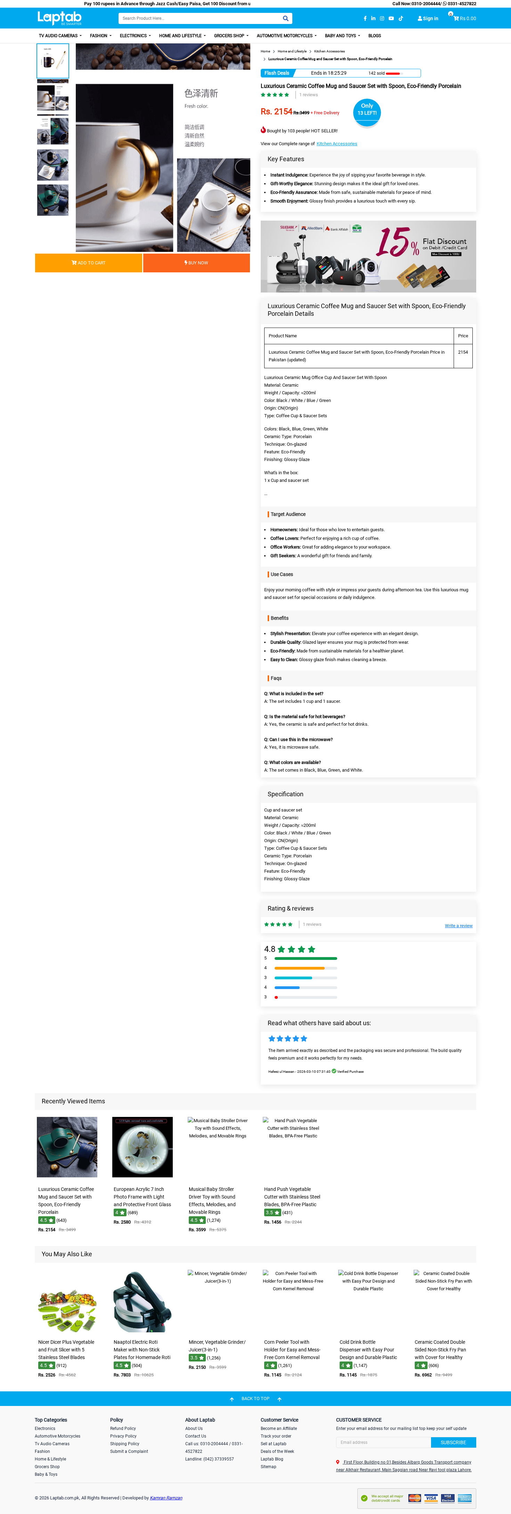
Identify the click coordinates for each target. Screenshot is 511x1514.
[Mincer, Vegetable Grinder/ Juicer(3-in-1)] (218, 1330)
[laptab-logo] (59, 18)
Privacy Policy (123, 1436)
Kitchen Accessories (337, 143)
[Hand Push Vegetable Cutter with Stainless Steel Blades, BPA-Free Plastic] (293, 1177)
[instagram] (382, 18)
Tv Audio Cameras (52, 1443)
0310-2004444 (426, 3)
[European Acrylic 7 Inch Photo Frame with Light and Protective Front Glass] (142, 1177)
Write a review (459, 925)
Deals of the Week (277, 1451)
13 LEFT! (367, 113)
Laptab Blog (272, 1459)
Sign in (430, 18)
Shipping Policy (124, 1443)
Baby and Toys (341, 35)
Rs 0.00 (468, 18)
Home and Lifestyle (181, 35)
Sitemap (268, 1466)
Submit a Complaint (129, 1451)
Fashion (99, 35)
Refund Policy (123, 1428)
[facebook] (365, 18)
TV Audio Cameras (59, 35)
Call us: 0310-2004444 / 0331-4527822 (214, 1447)
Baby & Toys (46, 1474)
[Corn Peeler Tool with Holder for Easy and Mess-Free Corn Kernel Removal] (293, 1330)
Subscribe (453, 1442)
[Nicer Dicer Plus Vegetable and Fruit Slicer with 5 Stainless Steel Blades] (67, 1330)
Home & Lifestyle (50, 1459)
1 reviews (308, 94)
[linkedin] (373, 18)
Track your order (276, 1436)
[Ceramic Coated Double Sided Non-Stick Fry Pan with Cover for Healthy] (444, 1330)
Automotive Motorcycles (285, 35)
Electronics (134, 35)
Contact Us (195, 1436)
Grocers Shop (229, 35)
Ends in (319, 73)
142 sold (376, 73)
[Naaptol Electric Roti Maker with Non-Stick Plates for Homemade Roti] (142, 1330)
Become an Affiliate (279, 1428)
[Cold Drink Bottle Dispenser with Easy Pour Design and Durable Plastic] (368, 1330)
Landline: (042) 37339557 (209, 1459)
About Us (194, 1428)
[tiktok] (401, 18)
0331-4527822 (461, 3)
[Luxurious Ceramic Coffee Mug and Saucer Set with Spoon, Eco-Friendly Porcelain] (67, 1177)
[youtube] (391, 18)
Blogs (374, 35)
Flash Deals (277, 73)
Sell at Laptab (273, 1443)
